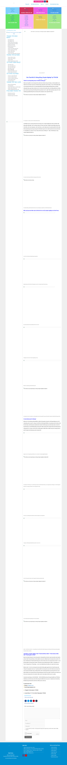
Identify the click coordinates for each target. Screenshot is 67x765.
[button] (49, 1)
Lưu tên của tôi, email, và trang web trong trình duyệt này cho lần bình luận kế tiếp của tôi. (42, 729)
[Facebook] (45, 1)
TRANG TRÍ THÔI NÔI (40, 19)
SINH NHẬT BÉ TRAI (12, 13)
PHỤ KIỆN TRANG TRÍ (14, 91)
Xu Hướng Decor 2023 (11, 30)
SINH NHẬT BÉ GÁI (40, 12)
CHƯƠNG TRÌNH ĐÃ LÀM (26, 12)
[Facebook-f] (23, 755)
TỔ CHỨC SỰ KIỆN (54, 12)
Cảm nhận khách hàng (54, 4)
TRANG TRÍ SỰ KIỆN (13, 55)
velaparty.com (30, 685)
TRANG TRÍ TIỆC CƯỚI (26, 27)
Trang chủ (27, 4)
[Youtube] (47, 1)
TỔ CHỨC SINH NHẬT (14, 62)
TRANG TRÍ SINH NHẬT (12, 36)
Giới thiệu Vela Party (35, 4)
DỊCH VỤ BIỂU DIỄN (12, 22)
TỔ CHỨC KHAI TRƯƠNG (54, 22)
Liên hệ (47, 4)
